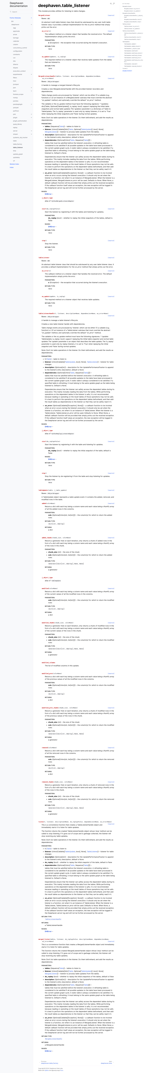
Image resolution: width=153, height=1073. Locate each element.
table (15, 141)
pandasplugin (17, 104)
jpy (12, 21)
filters (15, 78)
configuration (17, 51)
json (14, 87)
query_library (17, 124)
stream (15, 134)
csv (14, 58)
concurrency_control (20, 48)
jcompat (16, 84)
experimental (17, 74)
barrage (16, 38)
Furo (61, 1070)
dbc (14, 61)
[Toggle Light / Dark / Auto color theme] (114, 3)
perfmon (16, 111)
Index (12, 167)
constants (16, 54)
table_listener (18, 147)
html (14, 81)
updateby (16, 157)
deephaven (15, 24)
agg (14, 28)
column (15, 44)
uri (14, 161)
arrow (15, 34)
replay (15, 127)
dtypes (15, 68)
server (15, 131)
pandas (15, 101)
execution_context (19, 71)
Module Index (14, 164)
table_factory (17, 144)
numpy (15, 97)
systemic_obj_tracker (20, 137)
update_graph (18, 154)
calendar (16, 41)
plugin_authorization (20, 121)
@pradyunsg (55, 1070)
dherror (15, 64)
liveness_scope (18, 94)
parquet (16, 107)
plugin (15, 117)
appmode (16, 31)
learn (14, 91)
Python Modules (15, 18)
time (14, 151)
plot (14, 114)
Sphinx (47, 1070)
